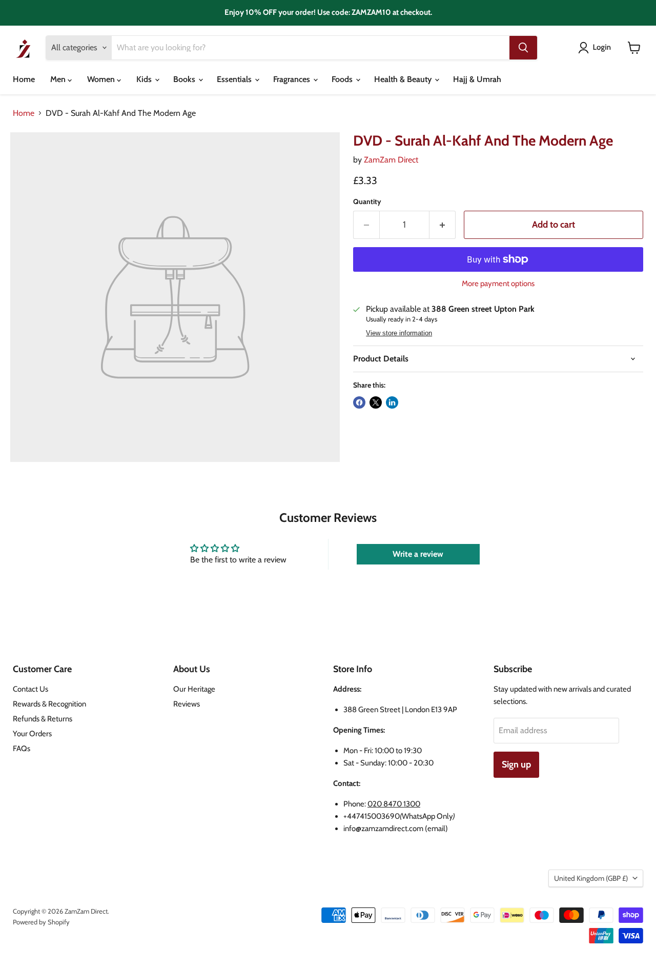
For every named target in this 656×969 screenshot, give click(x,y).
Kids (145, 79)
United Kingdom (591, 878)
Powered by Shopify (41, 922)
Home (24, 79)
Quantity (367, 201)
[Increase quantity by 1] (442, 225)
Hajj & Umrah (477, 79)
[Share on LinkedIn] (392, 402)
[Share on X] (376, 402)
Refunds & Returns (42, 718)
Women (102, 79)
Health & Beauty (404, 79)
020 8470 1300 (393, 804)
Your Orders (32, 733)
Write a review (418, 554)
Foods (343, 79)
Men (59, 79)
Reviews (186, 704)
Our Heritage (194, 689)
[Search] (523, 47)
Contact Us (30, 689)
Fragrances (292, 79)
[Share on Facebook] (359, 402)
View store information (399, 333)
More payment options (498, 283)
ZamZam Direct (391, 160)
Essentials (235, 79)
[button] (596, 48)
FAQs (21, 748)
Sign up (516, 764)
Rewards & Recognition (49, 704)
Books (185, 79)
